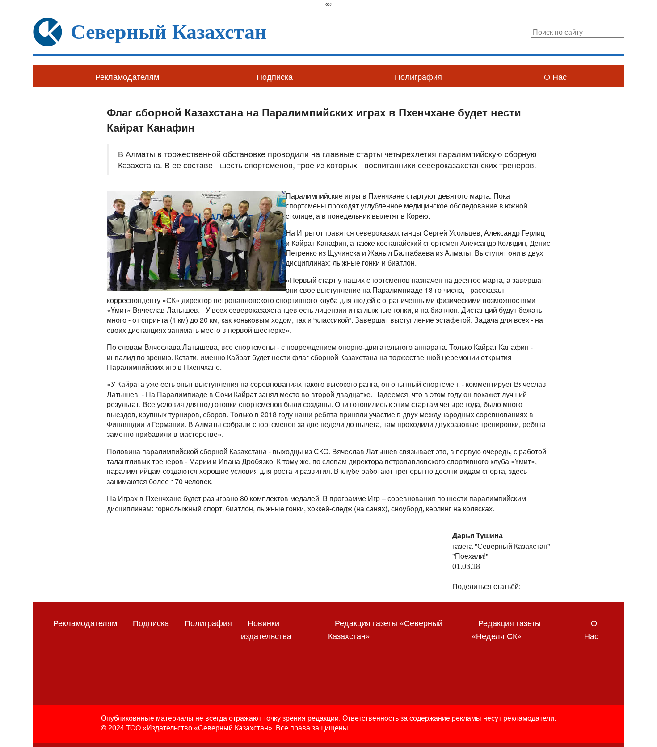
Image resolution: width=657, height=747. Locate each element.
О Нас (555, 76)
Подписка (275, 76)
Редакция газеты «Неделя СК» (506, 629)
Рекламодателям (127, 76)
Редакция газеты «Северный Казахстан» (385, 629)
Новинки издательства (266, 629)
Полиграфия (418, 76)
